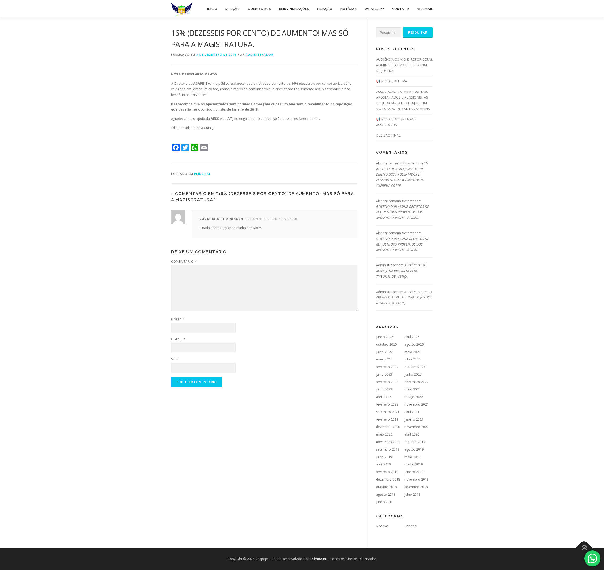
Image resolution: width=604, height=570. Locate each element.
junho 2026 (384, 337)
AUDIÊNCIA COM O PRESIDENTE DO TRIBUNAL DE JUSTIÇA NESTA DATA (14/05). (404, 297)
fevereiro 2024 (387, 367)
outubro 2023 (414, 367)
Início (212, 9)
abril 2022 (383, 396)
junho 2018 (384, 501)
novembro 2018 (416, 479)
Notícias (348, 9)
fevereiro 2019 (387, 471)
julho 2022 (384, 389)
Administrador (259, 55)
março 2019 (413, 464)
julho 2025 (384, 352)
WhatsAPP (374, 9)
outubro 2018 (386, 487)
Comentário (184, 261)
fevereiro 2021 (387, 419)
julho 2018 (412, 494)
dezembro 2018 (388, 479)
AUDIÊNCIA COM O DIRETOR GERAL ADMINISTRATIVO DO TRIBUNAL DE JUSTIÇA (404, 65)
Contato (400, 9)
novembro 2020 (416, 426)
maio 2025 (412, 352)
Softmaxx (318, 559)
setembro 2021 (387, 412)
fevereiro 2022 (387, 404)
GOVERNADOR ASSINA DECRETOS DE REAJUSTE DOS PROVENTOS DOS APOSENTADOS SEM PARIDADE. (402, 212)
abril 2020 (411, 434)
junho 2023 (413, 374)
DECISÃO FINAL (388, 135)
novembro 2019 (388, 442)
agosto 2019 (414, 449)
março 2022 (413, 396)
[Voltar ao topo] (584, 548)
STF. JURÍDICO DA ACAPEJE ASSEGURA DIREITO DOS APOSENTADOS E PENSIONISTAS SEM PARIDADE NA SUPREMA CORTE (403, 174)
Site (174, 359)
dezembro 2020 (388, 426)
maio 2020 (384, 434)
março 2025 (385, 359)
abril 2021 (411, 412)
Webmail (425, 9)
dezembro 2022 (416, 382)
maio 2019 (412, 457)
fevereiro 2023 (387, 382)
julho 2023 (384, 374)
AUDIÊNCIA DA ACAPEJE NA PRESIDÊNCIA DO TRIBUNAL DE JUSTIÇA (400, 271)
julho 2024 (412, 359)
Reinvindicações (294, 9)
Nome (177, 319)
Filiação (324, 9)
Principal (202, 174)
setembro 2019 (387, 449)
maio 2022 (412, 389)
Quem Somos (259, 9)
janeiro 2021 (414, 419)
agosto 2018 (385, 494)
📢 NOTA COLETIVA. (392, 81)
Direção (232, 9)
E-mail (178, 339)
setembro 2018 (416, 487)
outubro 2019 (414, 442)
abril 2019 (383, 464)
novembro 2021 (416, 404)
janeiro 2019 (414, 471)
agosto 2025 (414, 344)
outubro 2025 (386, 344)
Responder (289, 219)
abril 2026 (411, 337)
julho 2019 (384, 457)
